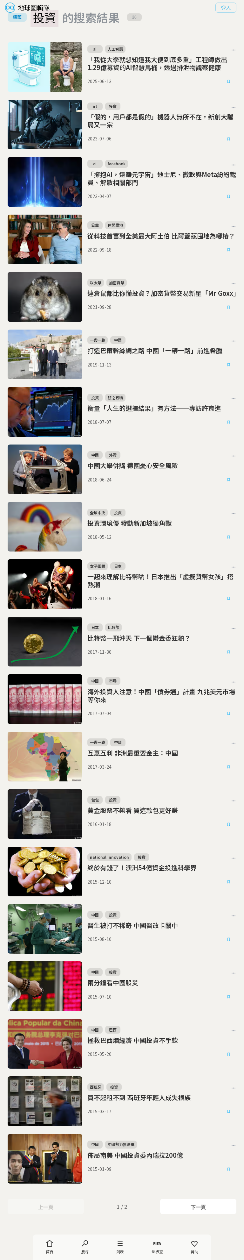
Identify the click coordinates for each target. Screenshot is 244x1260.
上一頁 (45, 1207)
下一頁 (198, 1207)
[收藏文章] (228, 81)
